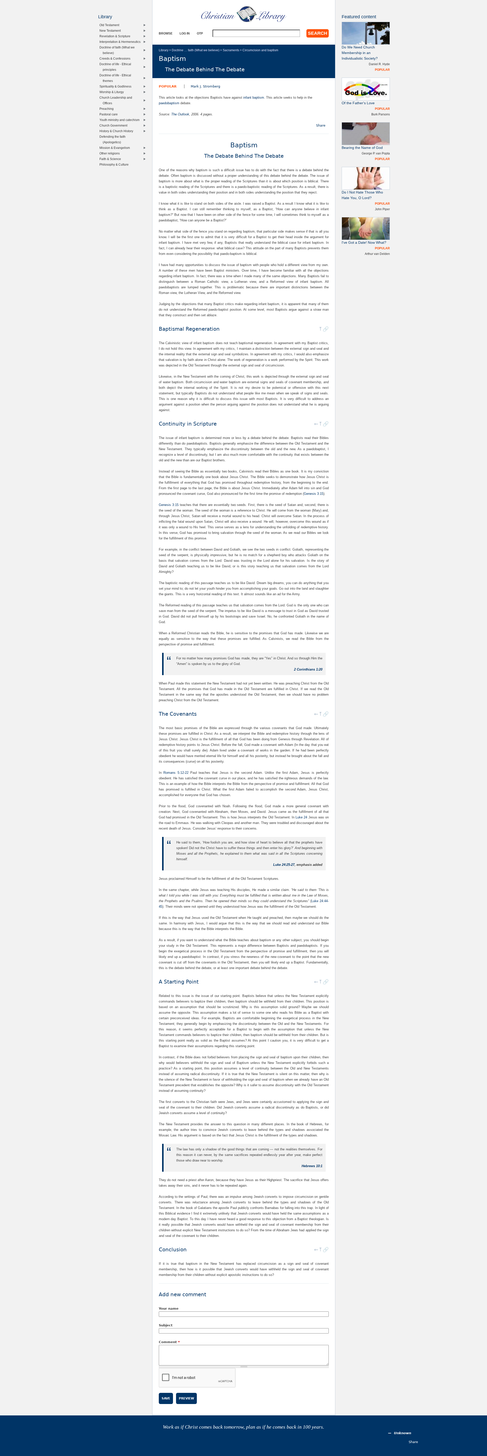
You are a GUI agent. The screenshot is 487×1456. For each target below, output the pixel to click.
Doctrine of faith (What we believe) (118, 50)
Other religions (110, 153)
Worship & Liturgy (112, 92)
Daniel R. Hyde (379, 64)
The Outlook (180, 114)
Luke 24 (301, 817)
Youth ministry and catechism (120, 119)
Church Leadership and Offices (116, 100)
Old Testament (110, 25)
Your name (169, 1308)
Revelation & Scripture (116, 36)
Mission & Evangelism (115, 147)
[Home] (243, 14)
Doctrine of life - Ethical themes (116, 78)
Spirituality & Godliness (116, 86)
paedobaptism (169, 103)
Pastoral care (109, 114)
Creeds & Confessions (116, 58)
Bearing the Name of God (362, 148)
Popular (168, 86)
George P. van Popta (376, 153)
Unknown (402, 1433)
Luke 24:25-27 (283, 865)
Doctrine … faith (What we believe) (195, 50)
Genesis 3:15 (313, 494)
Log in (185, 33)
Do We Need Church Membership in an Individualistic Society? (360, 52)
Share (320, 125)
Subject (165, 1325)
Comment (169, 1342)
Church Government (114, 125)
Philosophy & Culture (115, 164)
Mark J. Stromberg (205, 86)
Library (163, 50)
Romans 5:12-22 (175, 773)
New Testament (111, 30)
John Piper (382, 209)
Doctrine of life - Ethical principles (116, 66)
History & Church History (117, 131)
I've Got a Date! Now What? (364, 242)
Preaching (107, 108)
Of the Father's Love (358, 103)
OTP (200, 33)
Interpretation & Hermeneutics (121, 41)
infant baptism (253, 97)
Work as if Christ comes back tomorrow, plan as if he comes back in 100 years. (243, 1427)
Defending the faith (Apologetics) (113, 139)
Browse (165, 33)
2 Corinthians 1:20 (308, 669)
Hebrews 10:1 (312, 1166)
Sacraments (231, 50)
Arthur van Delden (377, 253)
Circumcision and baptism (260, 50)
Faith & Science (111, 159)
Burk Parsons (380, 114)
